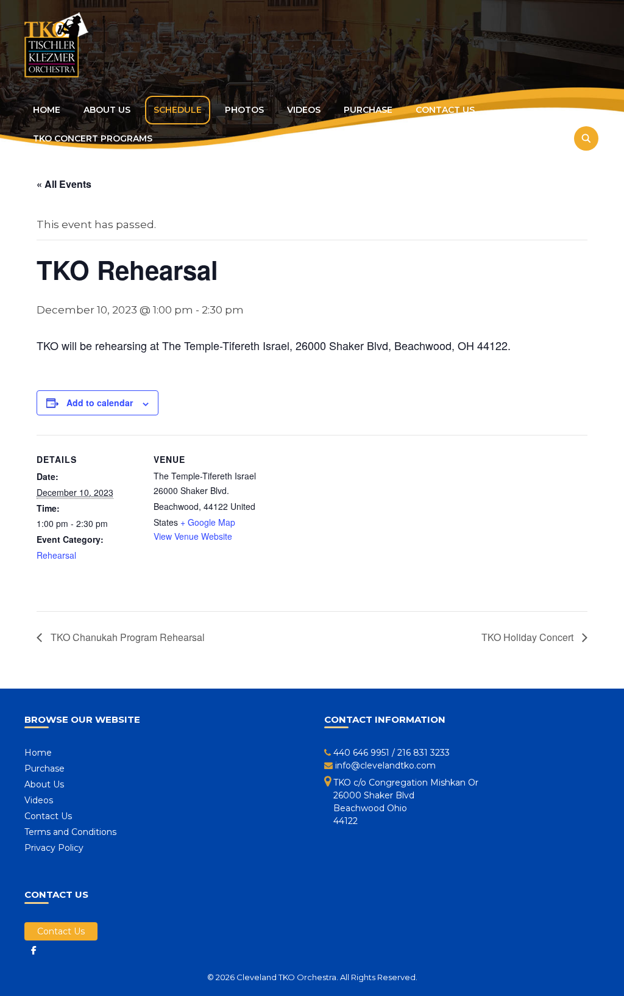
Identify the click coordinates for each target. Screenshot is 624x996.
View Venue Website (193, 536)
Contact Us (445, 109)
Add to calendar (99, 402)
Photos (244, 109)
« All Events (64, 184)
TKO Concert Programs (92, 138)
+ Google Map (207, 522)
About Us (106, 109)
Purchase (368, 109)
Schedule (178, 109)
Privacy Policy (53, 847)
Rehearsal (56, 555)
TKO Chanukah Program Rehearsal (126, 637)
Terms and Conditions (70, 831)
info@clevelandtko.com (385, 765)
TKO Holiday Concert (528, 637)
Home (46, 109)
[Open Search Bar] (583, 138)
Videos (304, 109)
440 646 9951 (361, 752)
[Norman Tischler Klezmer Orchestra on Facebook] (33, 950)
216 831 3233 (423, 752)
